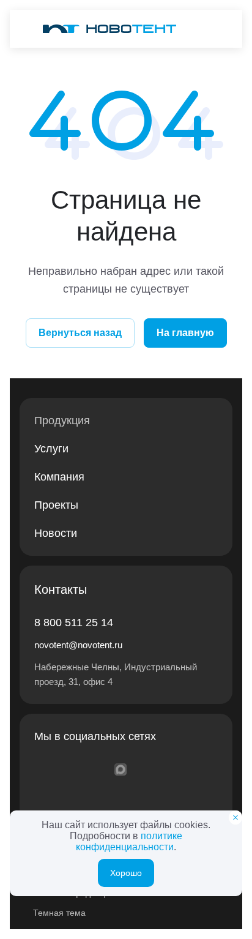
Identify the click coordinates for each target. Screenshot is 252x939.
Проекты (56, 505)
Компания (59, 477)
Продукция (62, 420)
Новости (55, 533)
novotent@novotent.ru (78, 645)
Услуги (51, 449)
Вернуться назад (80, 332)
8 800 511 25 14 (73, 622)
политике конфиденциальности (129, 841)
